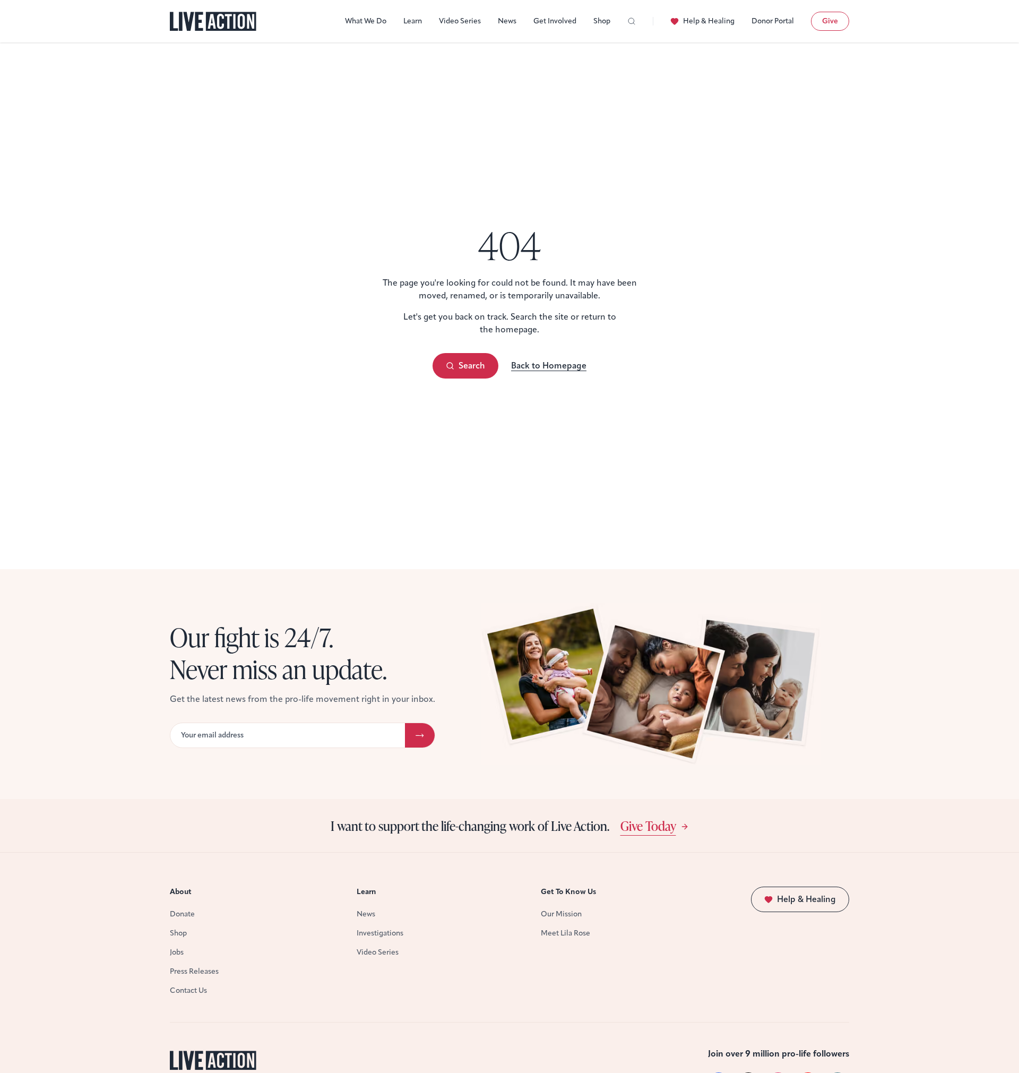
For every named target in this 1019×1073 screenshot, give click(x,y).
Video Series (460, 20)
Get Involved (554, 20)
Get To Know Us (568, 891)
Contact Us (188, 990)
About (181, 891)
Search (472, 365)
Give (830, 20)
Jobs (177, 952)
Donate (182, 914)
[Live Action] (213, 21)
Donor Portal (773, 20)
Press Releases (194, 971)
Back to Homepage (548, 365)
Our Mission (561, 914)
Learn (412, 20)
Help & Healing (709, 20)
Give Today (648, 825)
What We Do (365, 20)
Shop (601, 20)
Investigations (380, 933)
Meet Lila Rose (565, 933)
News (507, 20)
